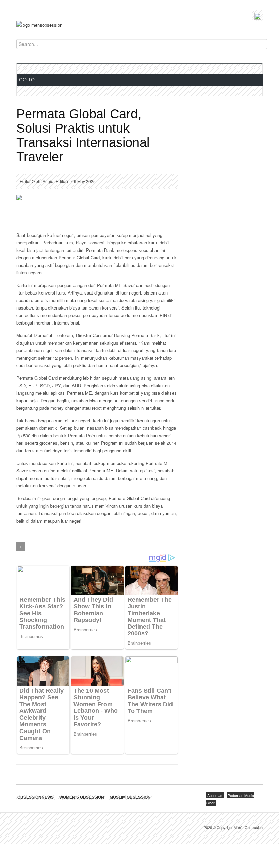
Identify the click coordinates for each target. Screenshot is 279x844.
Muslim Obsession (130, 797)
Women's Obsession (81, 797)
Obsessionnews (35, 797)
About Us (215, 795)
